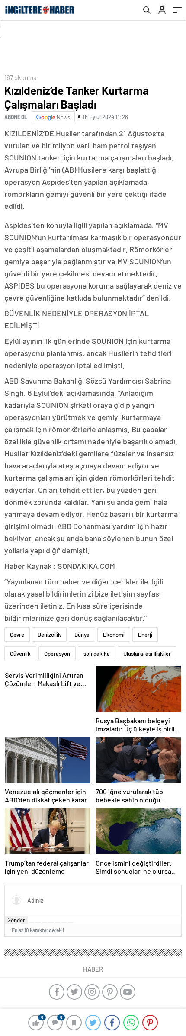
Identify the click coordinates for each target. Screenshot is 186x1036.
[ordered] (51, 922)
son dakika (96, 653)
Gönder (16, 920)
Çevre (17, 634)
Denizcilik (49, 634)
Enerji (145, 634)
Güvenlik (20, 653)
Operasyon (57, 653)
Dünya (82, 634)
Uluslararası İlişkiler (147, 653)
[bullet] (57, 922)
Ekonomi (114, 634)
